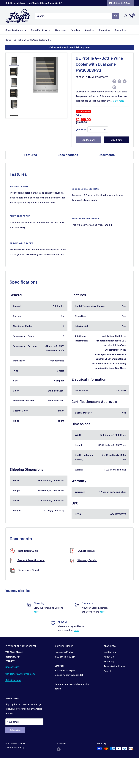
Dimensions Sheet (28, 570)
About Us (89, 29)
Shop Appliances (14, 29)
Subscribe (15, 729)
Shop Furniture (39, 29)
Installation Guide (27, 550)
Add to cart (88, 139)
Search (107, 671)
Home (8, 39)
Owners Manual (86, 550)
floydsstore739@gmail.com (20, 673)
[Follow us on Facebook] (59, 749)
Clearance (60, 29)
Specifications (68, 155)
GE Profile (81, 77)
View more (118, 100)
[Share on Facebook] (114, 81)
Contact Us (120, 29)
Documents (107, 155)
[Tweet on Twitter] (125, 81)
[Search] (115, 16)
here (36, 611)
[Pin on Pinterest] (119, 81)
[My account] (125, 15)
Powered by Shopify (14, 747)
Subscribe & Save (122, 3)
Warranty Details (87, 560)
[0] (131, 16)
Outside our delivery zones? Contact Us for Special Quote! (33, 3)
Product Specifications (31, 560)
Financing (104, 29)
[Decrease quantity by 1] (90, 129)
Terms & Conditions (114, 666)
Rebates (75, 29)
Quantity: (81, 129)
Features (30, 155)
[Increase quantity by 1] (105, 129)
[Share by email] (114, 87)
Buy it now (116, 139)
